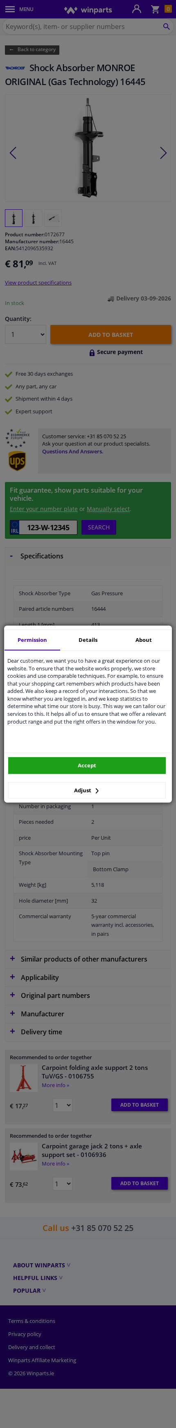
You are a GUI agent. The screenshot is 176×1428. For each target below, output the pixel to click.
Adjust (83, 790)
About (143, 639)
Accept (87, 765)
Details (88, 639)
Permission (32, 639)
